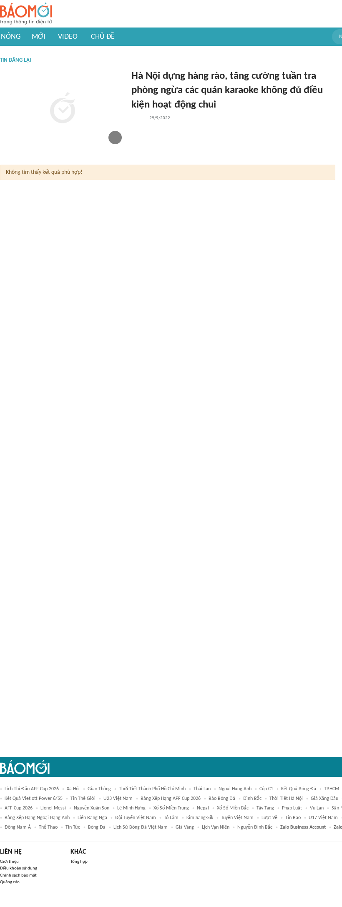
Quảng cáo (10, 882)
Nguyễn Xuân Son (91, 808)
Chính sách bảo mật (18, 875)
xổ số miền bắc (233, 808)
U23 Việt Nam (118, 798)
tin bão (293, 817)
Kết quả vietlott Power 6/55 (34, 798)
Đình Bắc (252, 798)
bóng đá (97, 827)
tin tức (72, 827)
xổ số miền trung (171, 808)
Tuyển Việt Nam (237, 817)
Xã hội (73, 789)
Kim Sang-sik (199, 817)
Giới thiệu (9, 861)
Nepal (203, 808)
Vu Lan (317, 808)
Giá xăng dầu (324, 798)
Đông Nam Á (18, 827)
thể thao (48, 827)
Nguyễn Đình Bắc (254, 827)
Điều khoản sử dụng (18, 868)
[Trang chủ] (26, 14)
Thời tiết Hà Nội (286, 798)
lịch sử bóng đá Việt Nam (140, 827)
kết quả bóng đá (298, 789)
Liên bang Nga (92, 817)
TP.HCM (331, 789)
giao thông (99, 789)
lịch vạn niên (215, 827)
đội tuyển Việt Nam (135, 817)
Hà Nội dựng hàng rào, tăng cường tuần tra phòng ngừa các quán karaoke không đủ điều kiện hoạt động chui (227, 90)
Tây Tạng (265, 808)
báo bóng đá (222, 798)
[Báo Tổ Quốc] (137, 118)
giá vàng (185, 827)
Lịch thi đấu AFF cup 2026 (32, 789)
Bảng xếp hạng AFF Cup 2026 (171, 798)
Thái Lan (202, 789)
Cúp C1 (266, 789)
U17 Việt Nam (323, 817)
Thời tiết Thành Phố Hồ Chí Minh (152, 789)
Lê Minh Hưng (131, 808)
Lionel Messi (53, 808)
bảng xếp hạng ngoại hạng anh (37, 817)
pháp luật (292, 808)
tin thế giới (83, 798)
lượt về (269, 817)
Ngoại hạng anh (235, 789)
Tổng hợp (79, 861)
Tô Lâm (171, 817)
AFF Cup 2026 (19, 808)
